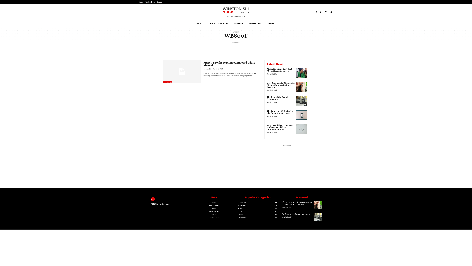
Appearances (167, 82)
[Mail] (325, 12)
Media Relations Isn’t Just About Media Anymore (279, 70)
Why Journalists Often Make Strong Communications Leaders (281, 85)
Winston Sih (207, 69)
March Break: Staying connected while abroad (229, 64)
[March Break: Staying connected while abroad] (182, 71)
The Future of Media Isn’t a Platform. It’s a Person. (280, 112)
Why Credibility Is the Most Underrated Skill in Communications (280, 127)
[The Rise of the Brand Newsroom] (301, 101)
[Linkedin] (321, 12)
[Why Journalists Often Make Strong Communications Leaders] (301, 87)
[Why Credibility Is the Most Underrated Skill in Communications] (301, 129)
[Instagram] (316, 12)
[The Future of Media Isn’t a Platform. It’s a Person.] (301, 115)
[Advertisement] (236, 49)
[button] (331, 12)
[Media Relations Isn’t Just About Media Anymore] (301, 73)
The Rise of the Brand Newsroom (277, 98)
